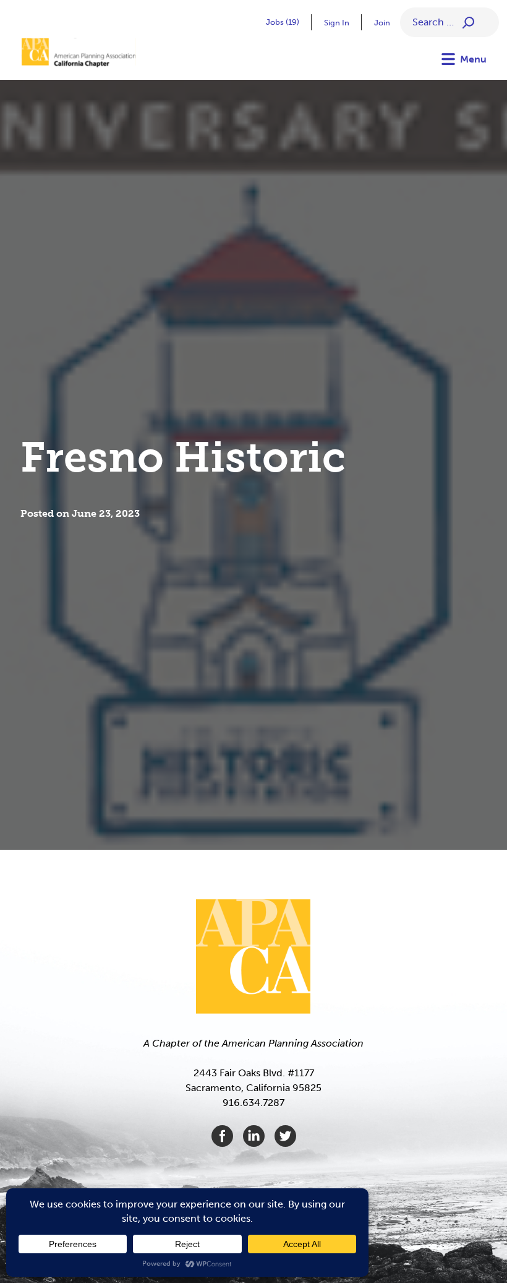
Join (382, 22)
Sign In (336, 22)
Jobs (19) (282, 22)
